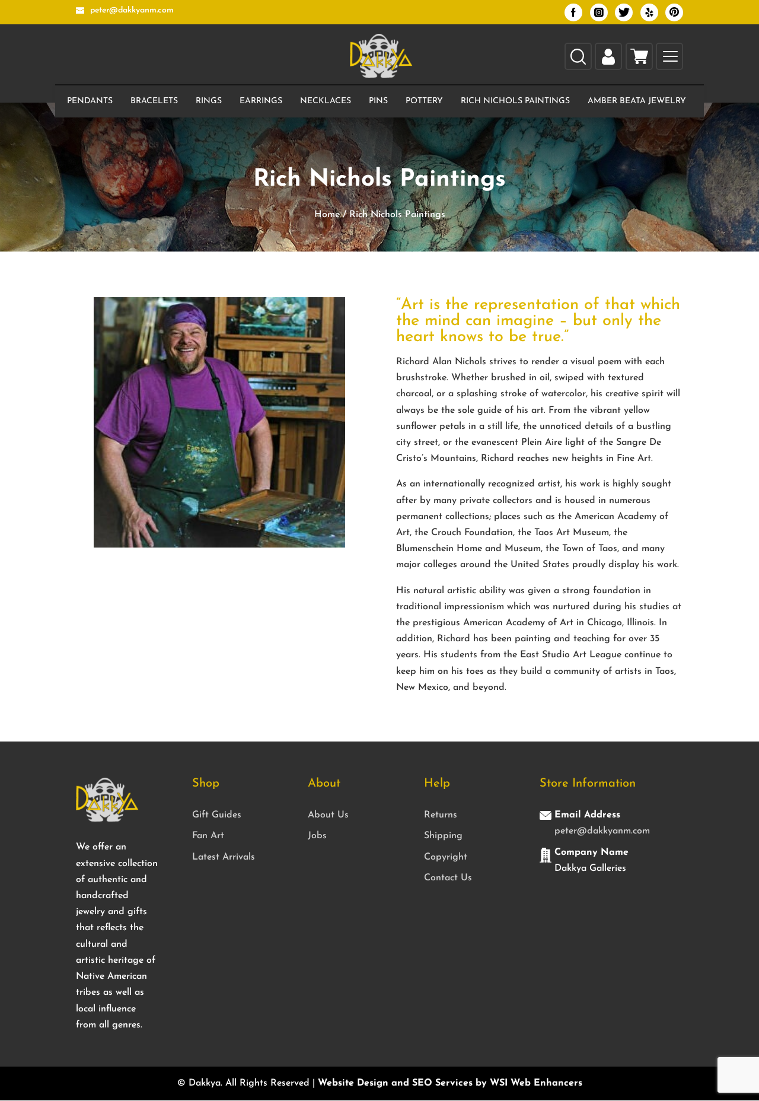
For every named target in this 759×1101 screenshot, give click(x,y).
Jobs (317, 836)
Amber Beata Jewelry (637, 101)
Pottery (424, 101)
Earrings (261, 101)
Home (327, 214)
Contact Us (448, 878)
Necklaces (325, 101)
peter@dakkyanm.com (602, 831)
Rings (209, 101)
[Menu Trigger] (670, 57)
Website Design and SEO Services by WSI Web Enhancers (450, 1083)
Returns (440, 815)
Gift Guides (216, 815)
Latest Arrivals (223, 857)
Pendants (90, 101)
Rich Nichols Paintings (515, 101)
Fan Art (208, 836)
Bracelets (154, 101)
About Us (328, 815)
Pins (378, 101)
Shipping (443, 836)
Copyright (445, 857)
